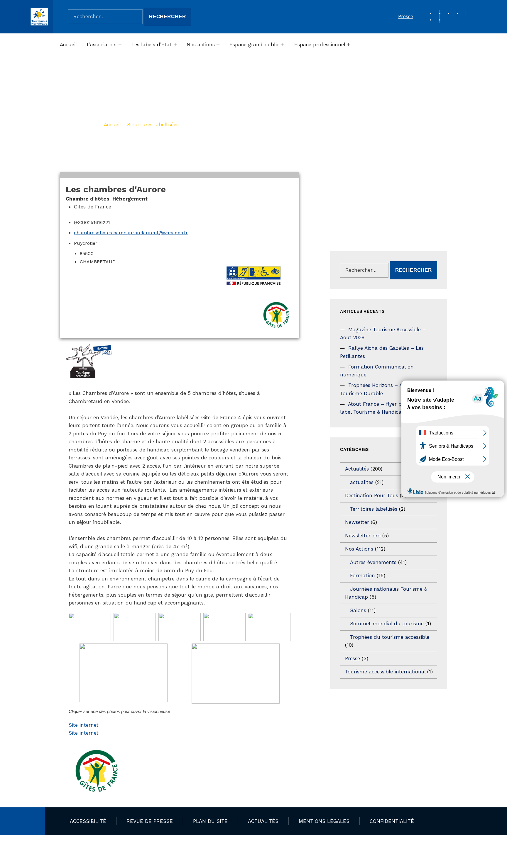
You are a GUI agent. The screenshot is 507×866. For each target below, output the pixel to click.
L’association (102, 44)
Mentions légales (324, 821)
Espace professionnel (319, 44)
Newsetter (357, 522)
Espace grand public (254, 44)
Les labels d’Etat (151, 44)
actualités (362, 482)
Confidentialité (392, 821)
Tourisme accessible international (385, 672)
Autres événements (373, 562)
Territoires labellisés (373, 509)
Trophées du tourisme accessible (389, 637)
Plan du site (210, 821)
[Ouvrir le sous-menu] (120, 44)
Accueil (68, 44)
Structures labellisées (153, 125)
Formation (362, 575)
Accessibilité (88, 821)
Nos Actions (359, 549)
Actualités (357, 469)
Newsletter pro (363, 536)
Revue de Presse (149, 821)
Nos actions (201, 44)
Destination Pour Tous (371, 495)
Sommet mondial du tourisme (387, 623)
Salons (358, 610)
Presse (405, 16)
